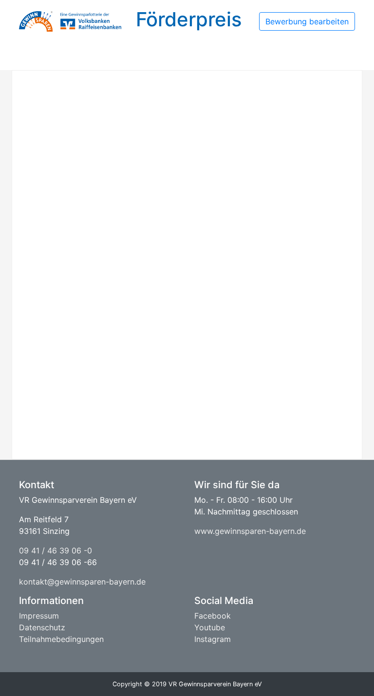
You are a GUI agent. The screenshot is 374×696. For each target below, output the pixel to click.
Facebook (212, 616)
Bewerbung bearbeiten (307, 21)
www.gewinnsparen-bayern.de (250, 531)
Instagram (212, 639)
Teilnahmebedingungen (61, 639)
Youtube (209, 627)
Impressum (39, 616)
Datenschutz (42, 627)
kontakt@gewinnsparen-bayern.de (82, 581)
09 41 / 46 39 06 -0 (55, 550)
